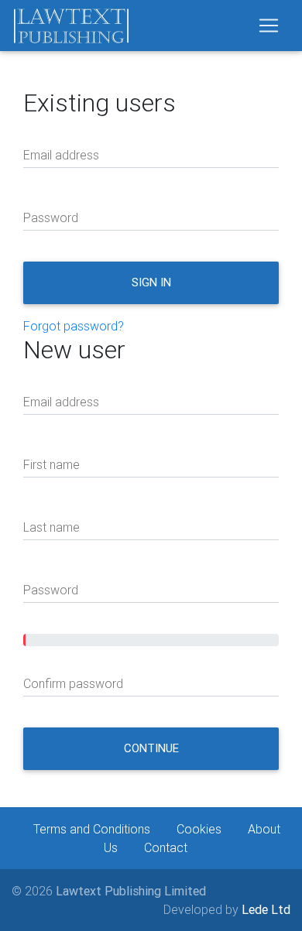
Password (50, 217)
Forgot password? (73, 326)
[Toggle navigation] (269, 25)
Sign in (151, 282)
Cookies (199, 829)
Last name (51, 527)
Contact (165, 847)
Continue (151, 748)
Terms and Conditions (91, 829)
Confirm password (73, 683)
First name (51, 464)
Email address (61, 155)
